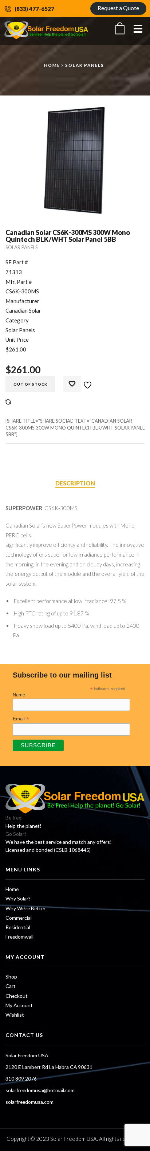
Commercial (18, 918)
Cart (10, 986)
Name (19, 694)
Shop (11, 976)
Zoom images (21, 198)
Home (52, 65)
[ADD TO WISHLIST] (81, 381)
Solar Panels (84, 65)
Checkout (16, 996)
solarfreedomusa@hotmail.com (40, 1090)
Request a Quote (118, 7)
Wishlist (14, 1015)
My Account (19, 1005)
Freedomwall (19, 937)
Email (21, 719)
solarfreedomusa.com (29, 1102)
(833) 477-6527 (34, 8)
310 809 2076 (21, 1078)
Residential (17, 927)
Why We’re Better (25, 908)
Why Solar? (18, 898)
